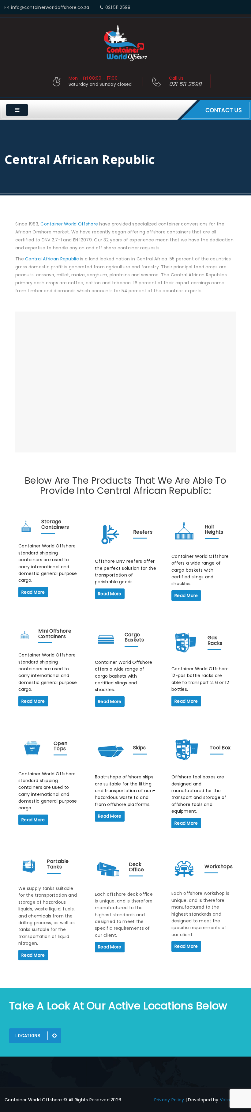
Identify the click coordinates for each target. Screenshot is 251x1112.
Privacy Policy (169, 1100)
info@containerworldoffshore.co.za (50, 7)
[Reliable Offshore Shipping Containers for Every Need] (125, 43)
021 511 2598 (117, 7)
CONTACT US (223, 110)
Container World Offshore (69, 224)
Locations (28, 1035)
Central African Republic (52, 259)
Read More (33, 592)
